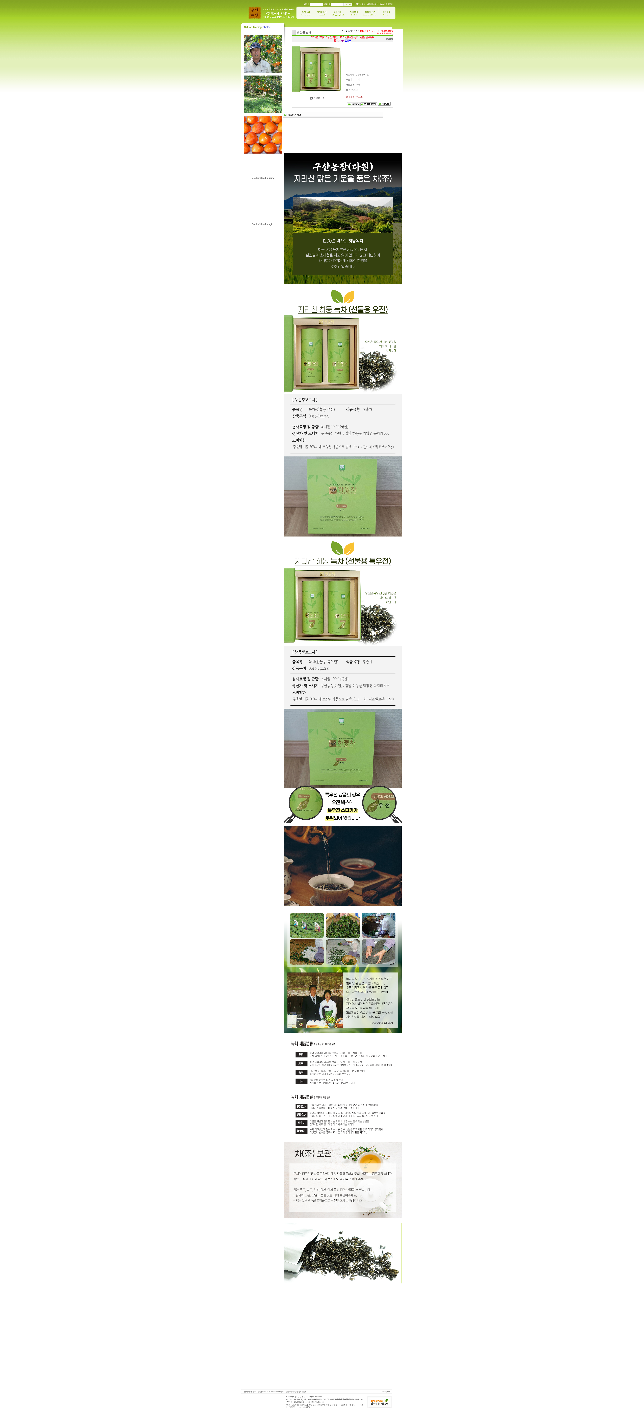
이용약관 (303, 1404)
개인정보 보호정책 (316, 1404)
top (388, 1391)
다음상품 (389, 39)
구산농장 (301, 1397)
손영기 (344, 1404)
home (384, 1391)
